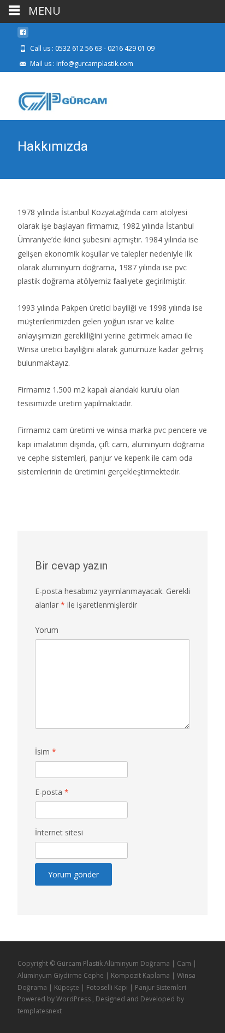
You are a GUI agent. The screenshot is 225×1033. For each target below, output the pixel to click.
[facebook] (22, 36)
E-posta (52, 792)
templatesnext (39, 1011)
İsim (45, 751)
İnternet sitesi (59, 832)
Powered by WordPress (54, 999)
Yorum (46, 630)
